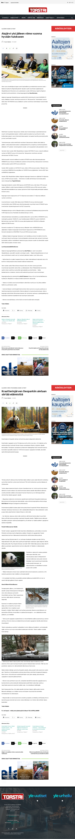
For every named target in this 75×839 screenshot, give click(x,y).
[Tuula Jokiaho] (3, 42)
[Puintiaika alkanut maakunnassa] (25, 366)
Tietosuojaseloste (13, 816)
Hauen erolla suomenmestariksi (64, 136)
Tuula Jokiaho (7, 41)
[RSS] (71, 3)
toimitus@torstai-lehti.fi (12, 821)
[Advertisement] (25, 119)
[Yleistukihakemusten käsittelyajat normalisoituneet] (9, 366)
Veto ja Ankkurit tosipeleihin (40, 373)
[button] (72, 17)
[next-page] (5, 378)
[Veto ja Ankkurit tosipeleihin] (40, 366)
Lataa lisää (62, 150)
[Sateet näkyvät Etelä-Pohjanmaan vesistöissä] (54, 144)
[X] (73, 3)
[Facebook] (67, 3)
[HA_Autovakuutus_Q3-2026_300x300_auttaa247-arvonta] (62, 87)
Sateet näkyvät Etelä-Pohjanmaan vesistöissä (65, 144)
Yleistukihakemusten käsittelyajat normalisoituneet (9, 373)
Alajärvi (4, 28)
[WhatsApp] (9, 48)
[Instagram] (69, 3)
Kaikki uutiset (11, 28)
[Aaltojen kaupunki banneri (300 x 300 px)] (62, 59)
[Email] (16, 48)
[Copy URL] (13, 48)
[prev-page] (2, 378)
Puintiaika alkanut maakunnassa (25, 373)
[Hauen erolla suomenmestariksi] (54, 136)
